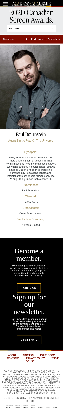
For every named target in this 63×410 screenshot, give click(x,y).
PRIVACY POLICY (35, 358)
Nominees (14, 28)
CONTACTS (13, 358)
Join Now (29, 288)
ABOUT (12, 355)
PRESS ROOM (47, 355)
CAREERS (28, 355)
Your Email (29, 339)
